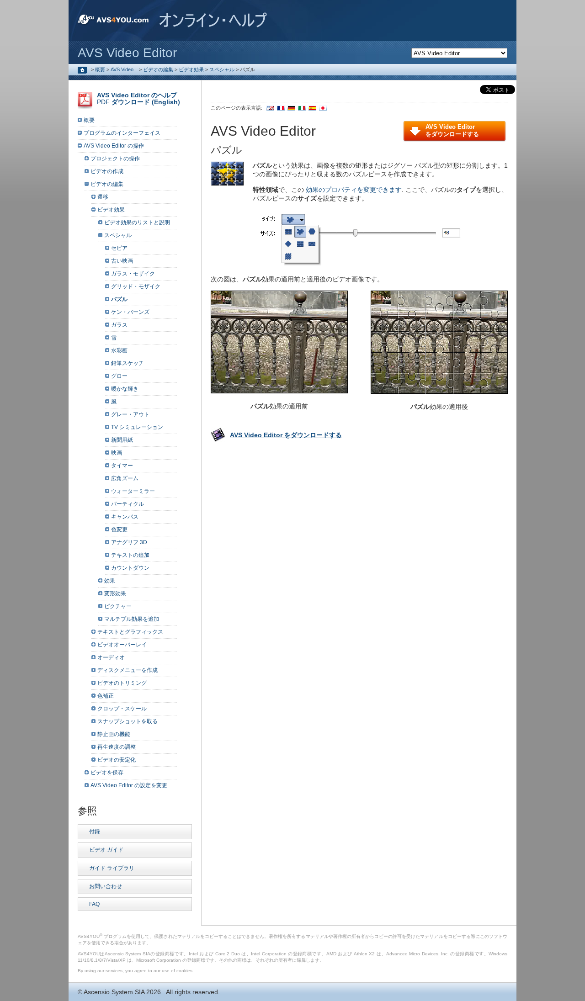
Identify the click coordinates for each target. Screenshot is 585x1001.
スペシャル (221, 69)
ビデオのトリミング (122, 683)
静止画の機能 (113, 734)
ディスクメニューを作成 (127, 670)
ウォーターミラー (133, 491)
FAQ (94, 904)
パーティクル (127, 504)
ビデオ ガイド (106, 850)
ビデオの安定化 (116, 760)
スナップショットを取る (127, 721)
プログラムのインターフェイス (122, 133)
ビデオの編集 (158, 69)
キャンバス (124, 517)
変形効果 (115, 593)
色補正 (105, 696)
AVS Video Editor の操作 (114, 146)
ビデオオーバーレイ (122, 644)
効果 (109, 580)
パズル (119, 299)
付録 (94, 831)
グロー (119, 376)
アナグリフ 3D (129, 542)
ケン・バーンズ (130, 312)
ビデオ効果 (191, 69)
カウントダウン (130, 568)
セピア (119, 248)
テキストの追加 (130, 555)
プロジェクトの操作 (115, 158)
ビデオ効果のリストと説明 (137, 222)
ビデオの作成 (106, 171)
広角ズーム (124, 478)
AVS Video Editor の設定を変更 (128, 785)
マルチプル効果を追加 (131, 619)
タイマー (122, 465)
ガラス (119, 325)
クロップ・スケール (122, 708)
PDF (138, 98)
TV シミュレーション (137, 427)
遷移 (102, 197)
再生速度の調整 (116, 747)
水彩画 (119, 350)
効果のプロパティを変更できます (354, 189)
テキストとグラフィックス (130, 632)
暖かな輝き (124, 389)
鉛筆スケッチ (127, 363)
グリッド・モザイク (135, 286)
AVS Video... (124, 69)
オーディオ (111, 657)
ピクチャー (118, 606)
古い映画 (122, 261)
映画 (116, 453)
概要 (100, 69)
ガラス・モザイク (133, 273)
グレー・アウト (130, 414)
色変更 (119, 529)
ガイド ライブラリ (111, 868)
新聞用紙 (122, 440)
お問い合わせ (105, 886)
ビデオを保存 (106, 772)
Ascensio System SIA (114, 992)
